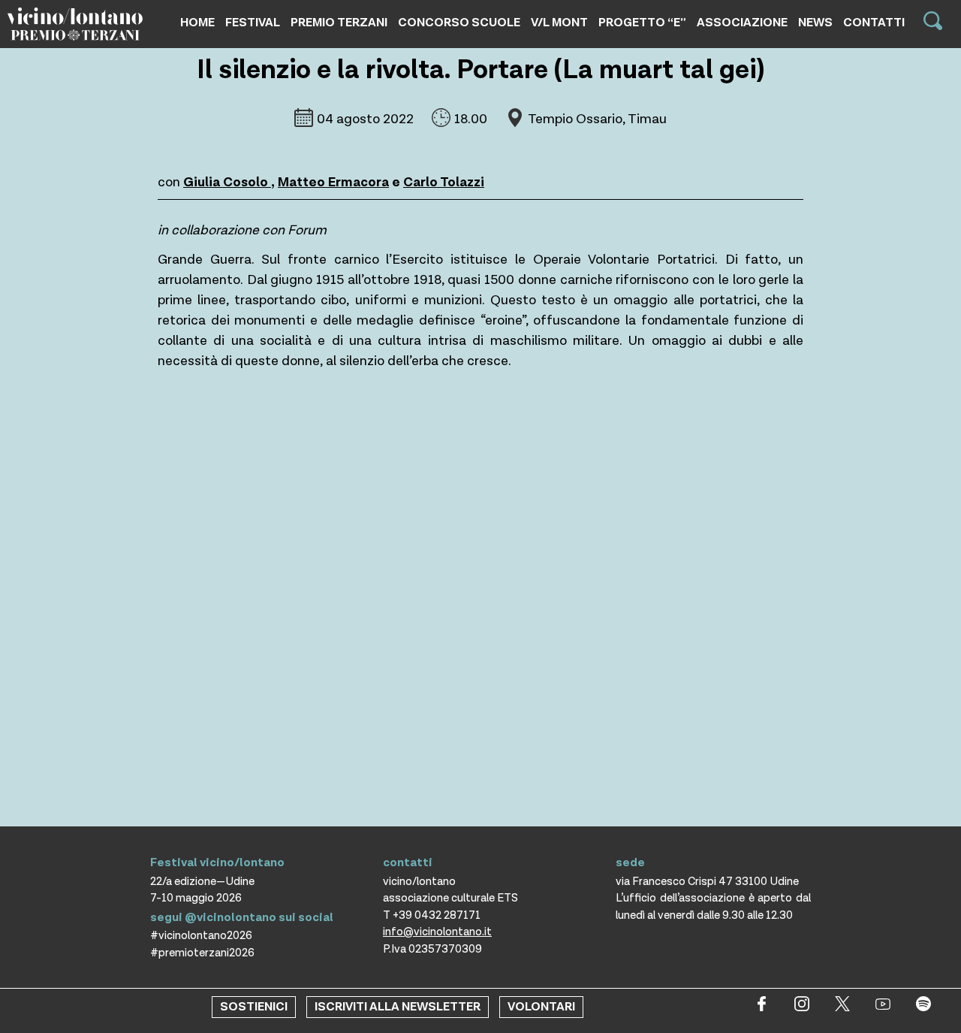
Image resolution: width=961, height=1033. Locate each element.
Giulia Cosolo (227, 182)
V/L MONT (559, 23)
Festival (252, 23)
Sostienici (254, 1007)
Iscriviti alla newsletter (397, 1007)
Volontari (541, 1007)
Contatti (874, 23)
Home (197, 23)
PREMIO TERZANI (339, 23)
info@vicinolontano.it (437, 932)
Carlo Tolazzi (443, 182)
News (815, 23)
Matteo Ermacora (333, 182)
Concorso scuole (459, 23)
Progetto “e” (642, 23)
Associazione (742, 23)
